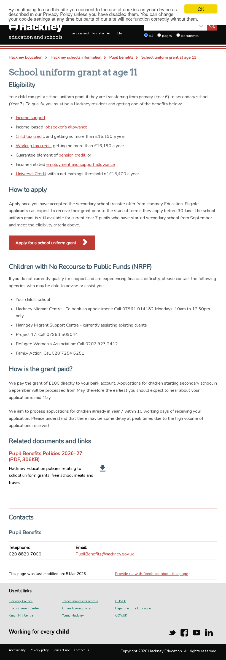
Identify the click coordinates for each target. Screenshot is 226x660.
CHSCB (120, 601)
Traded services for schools (80, 601)
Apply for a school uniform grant (46, 243)
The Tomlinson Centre (24, 608)
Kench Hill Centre (21, 616)
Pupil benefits (121, 57)
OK (201, 9)
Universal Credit (31, 174)
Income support (30, 118)
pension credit (72, 155)
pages (167, 36)
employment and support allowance (80, 164)
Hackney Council (21, 601)
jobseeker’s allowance (65, 127)
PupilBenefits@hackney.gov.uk (105, 554)
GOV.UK (121, 616)
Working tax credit (33, 146)
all (151, 36)
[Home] (36, 32)
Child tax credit (30, 136)
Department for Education (133, 608)
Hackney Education (25, 57)
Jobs (119, 33)
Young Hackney (73, 616)
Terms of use (61, 650)
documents (190, 36)
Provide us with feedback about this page (151, 573)
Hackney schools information (76, 57)
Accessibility (17, 650)
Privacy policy (39, 650)
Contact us (81, 650)
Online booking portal (77, 608)
